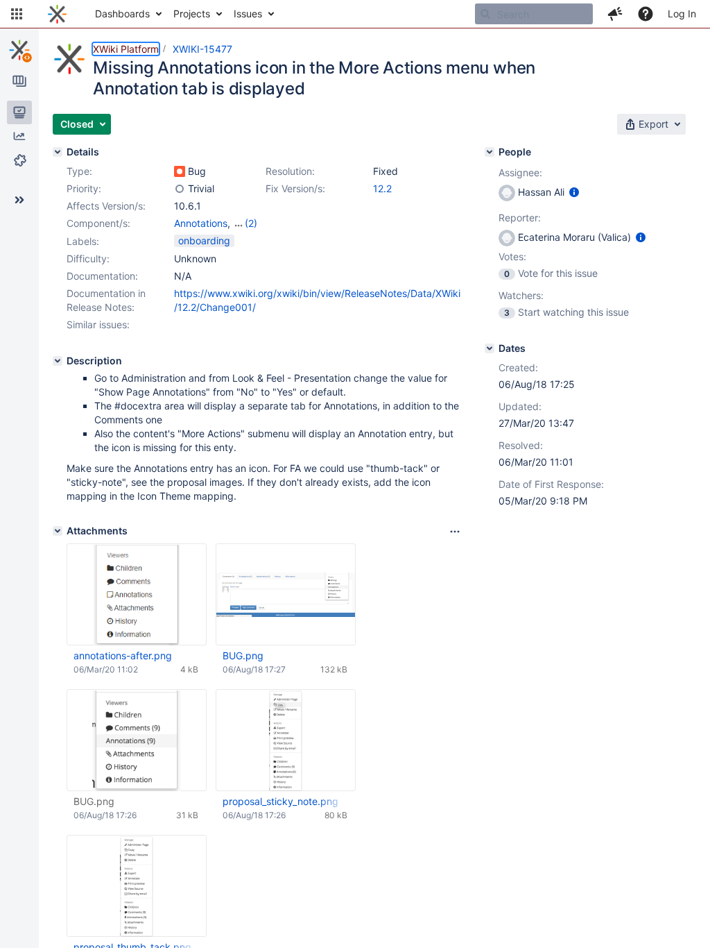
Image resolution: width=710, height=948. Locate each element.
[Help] (645, 14)
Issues (248, 13)
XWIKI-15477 (202, 49)
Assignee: (520, 172)
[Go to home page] (57, 14)
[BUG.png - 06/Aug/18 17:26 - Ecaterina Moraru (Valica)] (136, 740)
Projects (191, 13)
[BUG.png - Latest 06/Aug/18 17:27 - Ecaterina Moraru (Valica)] (285, 594)
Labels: (83, 241)
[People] (489, 152)
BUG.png (243, 655)
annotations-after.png (122, 655)
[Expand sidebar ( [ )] (19, 199)
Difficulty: (88, 258)
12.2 (382, 188)
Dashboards (122, 13)
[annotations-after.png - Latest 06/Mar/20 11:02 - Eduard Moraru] (137, 594)
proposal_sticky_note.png (280, 801)
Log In (682, 13)
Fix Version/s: (295, 188)
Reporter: (520, 217)
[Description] (57, 361)
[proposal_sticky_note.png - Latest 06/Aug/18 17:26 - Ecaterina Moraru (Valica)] (285, 740)
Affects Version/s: (106, 206)
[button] (16, 14)
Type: (79, 171)
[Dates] (489, 348)
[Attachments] (57, 531)
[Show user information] (574, 192)
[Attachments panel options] (455, 531)
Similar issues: (98, 324)
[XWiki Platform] (19, 50)
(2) (251, 223)
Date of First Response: (551, 484)
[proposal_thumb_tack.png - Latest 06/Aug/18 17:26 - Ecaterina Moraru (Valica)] (136, 886)
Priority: (84, 188)
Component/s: (98, 223)
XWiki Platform (126, 49)
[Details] (57, 152)
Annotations (200, 223)
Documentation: (102, 276)
